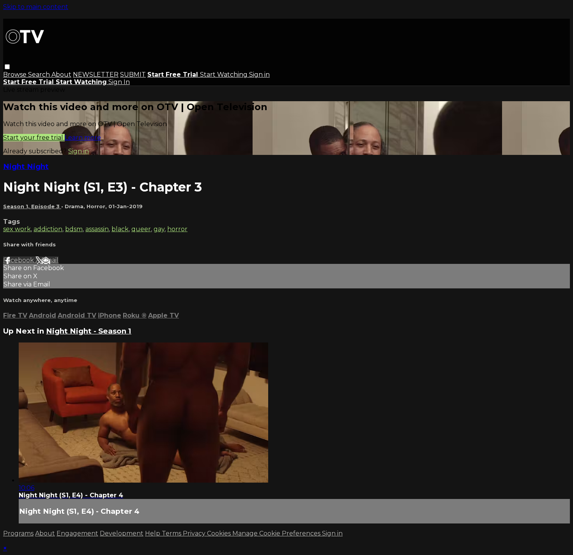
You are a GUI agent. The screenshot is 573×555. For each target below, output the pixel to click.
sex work (17, 229)
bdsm (74, 229)
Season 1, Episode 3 (32, 206)
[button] (7, 66)
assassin (97, 229)
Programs (18, 533)
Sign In (119, 82)
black (120, 229)
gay (159, 229)
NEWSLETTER (95, 74)
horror (177, 229)
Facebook (19, 260)
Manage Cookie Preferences (277, 533)
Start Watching (224, 74)
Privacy (195, 533)
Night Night (26, 166)
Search (39, 74)
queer (141, 229)
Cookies (219, 533)
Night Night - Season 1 (88, 331)
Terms (172, 533)
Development (121, 533)
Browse (15, 74)
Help (153, 533)
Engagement (77, 533)
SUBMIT (133, 74)
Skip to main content (35, 7)
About (61, 74)
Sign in (259, 74)
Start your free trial (34, 137)
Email (49, 260)
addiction (48, 229)
